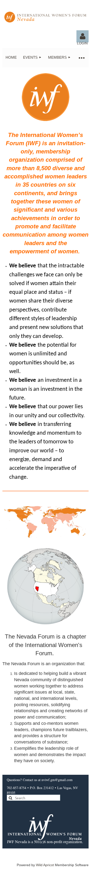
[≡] (81, 57)
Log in (82, 36)
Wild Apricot (45, 865)
